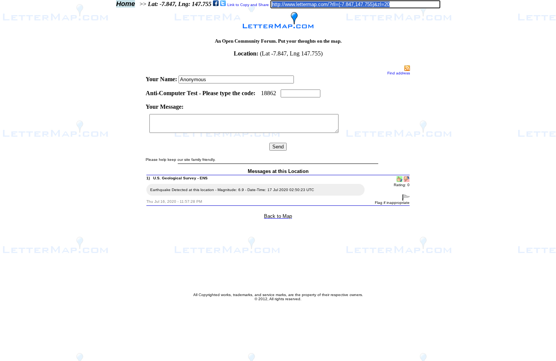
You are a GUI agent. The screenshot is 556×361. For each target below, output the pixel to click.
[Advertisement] (113, 178)
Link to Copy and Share (248, 5)
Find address (398, 73)
